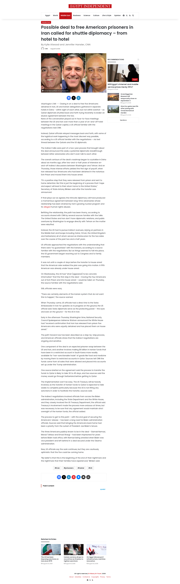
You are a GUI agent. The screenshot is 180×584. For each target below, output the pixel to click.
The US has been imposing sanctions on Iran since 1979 (50, 559)
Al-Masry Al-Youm (94, 574)
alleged (47, 207)
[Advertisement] (73, 513)
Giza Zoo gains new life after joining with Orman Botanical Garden (129, 109)
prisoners (69, 468)
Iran (58, 468)
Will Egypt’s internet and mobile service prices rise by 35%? (123, 85)
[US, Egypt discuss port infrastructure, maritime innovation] (96, 549)
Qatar (81, 468)
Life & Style (106, 15)
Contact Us (86, 577)
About (71, 577)
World (55, 15)
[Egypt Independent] (90, 6)
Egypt (47, 15)
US (91, 468)
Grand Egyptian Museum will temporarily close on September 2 (129, 97)
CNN (46, 49)
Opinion (117, 15)
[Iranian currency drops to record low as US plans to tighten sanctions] (74, 549)
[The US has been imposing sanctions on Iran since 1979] (51, 549)
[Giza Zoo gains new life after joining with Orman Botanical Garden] (113, 109)
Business (77, 15)
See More (123, 120)
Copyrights (95, 577)
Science (87, 15)
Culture (96, 15)
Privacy (102, 577)
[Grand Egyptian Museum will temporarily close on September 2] (113, 97)
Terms (108, 577)
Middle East (65, 15)
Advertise (78, 577)
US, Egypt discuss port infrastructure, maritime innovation (96, 559)
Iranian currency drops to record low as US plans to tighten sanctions (73, 559)
